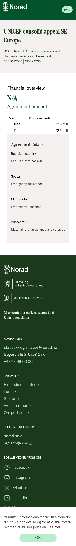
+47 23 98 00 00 (18, 362)
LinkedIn (19, 498)
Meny (67, 9)
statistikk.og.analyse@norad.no (30, 348)
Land (8, 392)
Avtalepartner (15, 406)
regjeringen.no (16, 443)
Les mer (54, 527)
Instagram (21, 477)
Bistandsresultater (20, 385)
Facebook (21, 467)
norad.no (11, 436)
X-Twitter (19, 488)
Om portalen (15, 413)
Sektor (10, 399)
